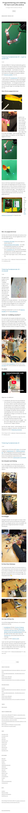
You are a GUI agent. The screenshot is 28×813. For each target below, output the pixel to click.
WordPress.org (5, 796)
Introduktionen (7, 627)
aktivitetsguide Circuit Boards (19, 457)
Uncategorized (5, 783)
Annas (17, 449)
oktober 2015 (4, 742)
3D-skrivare (4, 760)
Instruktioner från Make (9, 241)
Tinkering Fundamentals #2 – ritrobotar (11, 270)
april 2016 (4, 739)
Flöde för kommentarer (6, 794)
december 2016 (5, 734)
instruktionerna (14, 78)
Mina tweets (4, 707)
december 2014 (5, 750)
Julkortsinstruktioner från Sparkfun (11, 244)
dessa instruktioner (11, 364)
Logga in (3, 791)
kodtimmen (4, 771)
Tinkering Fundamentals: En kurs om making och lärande (13, 680)
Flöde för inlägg (5, 792)
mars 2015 (4, 745)
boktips (3, 762)
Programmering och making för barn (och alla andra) (14, 4)
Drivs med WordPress (6, 810)
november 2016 (5, 736)
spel (2, 779)
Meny (14, 10)
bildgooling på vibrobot (17, 429)
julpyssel (3, 770)
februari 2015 (4, 747)
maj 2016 (3, 737)
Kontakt (3, 688)
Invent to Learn (15, 638)
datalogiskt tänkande (6, 765)
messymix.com (7, 635)
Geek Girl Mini (18, 724)
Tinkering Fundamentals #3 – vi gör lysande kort (14, 57)
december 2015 (5, 740)
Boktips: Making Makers (6, 678)
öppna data (4, 774)
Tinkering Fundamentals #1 (11, 443)
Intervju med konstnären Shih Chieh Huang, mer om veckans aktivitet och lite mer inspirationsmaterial (14, 630)
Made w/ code (4, 773)
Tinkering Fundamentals (21, 259)
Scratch (3, 778)
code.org (3, 763)
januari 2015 (4, 749)
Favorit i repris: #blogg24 (7, 676)
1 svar (3, 61)
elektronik (13, 259)
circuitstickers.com (10, 249)
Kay (2, 721)
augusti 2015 (4, 744)
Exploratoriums (10, 451)
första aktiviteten (13, 311)
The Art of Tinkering (19, 627)
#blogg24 (3, 758)
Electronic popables (8, 74)
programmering (5, 776)
